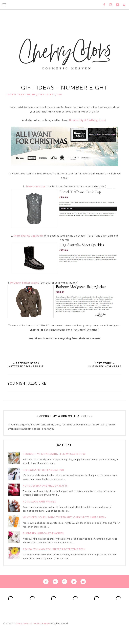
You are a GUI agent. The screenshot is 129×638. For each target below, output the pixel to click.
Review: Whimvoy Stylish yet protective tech (54, 549)
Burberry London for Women (43, 533)
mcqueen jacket (43, 94)
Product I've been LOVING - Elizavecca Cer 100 (54, 453)
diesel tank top (19, 94)
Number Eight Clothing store (87, 120)
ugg (59, 94)
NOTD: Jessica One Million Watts (45, 485)
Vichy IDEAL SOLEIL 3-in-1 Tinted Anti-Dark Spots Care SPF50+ (64, 517)
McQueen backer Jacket (24, 282)
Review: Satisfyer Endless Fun (43, 469)
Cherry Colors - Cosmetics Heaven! (33, 623)
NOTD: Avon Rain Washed (39, 501)
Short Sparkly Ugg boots (28, 235)
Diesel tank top (35, 186)
